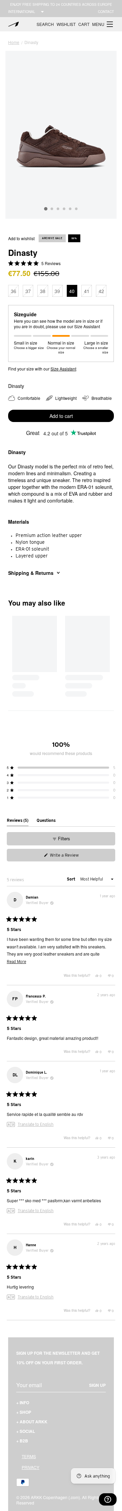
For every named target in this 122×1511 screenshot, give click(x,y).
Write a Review (71, 856)
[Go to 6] (76, 209)
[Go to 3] (58, 209)
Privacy (30, 1467)
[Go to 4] (64, 209)
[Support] (108, 1499)
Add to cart (61, 415)
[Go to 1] (45, 208)
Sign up (97, 1385)
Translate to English (36, 1124)
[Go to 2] (51, 209)
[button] (103, 24)
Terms (29, 1456)
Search (45, 24)
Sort (71, 879)
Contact (106, 11)
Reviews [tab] (17, 821)
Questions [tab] (46, 821)
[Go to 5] (70, 209)
